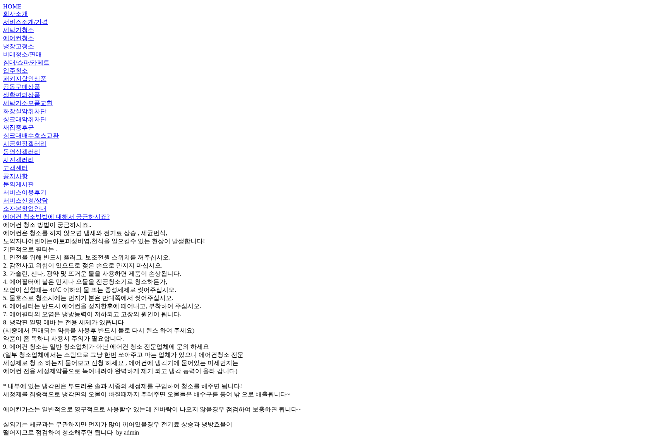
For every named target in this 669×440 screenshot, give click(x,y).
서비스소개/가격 (25, 22)
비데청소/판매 (22, 54)
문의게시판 (18, 184)
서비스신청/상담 (25, 200)
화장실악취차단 (24, 111)
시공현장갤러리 (24, 143)
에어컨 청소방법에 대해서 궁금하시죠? (56, 216)
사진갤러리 (18, 160)
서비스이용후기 (24, 192)
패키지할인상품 (24, 78)
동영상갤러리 (21, 151)
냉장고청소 (18, 46)
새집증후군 (18, 127)
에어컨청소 (18, 38)
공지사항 (15, 176)
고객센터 (15, 168)
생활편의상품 (21, 95)
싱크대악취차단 (24, 119)
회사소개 (15, 13)
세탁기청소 (18, 30)
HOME (12, 6)
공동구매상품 (21, 87)
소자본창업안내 (24, 208)
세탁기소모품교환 (28, 103)
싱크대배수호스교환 (31, 135)
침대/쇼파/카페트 (26, 62)
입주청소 (15, 70)
